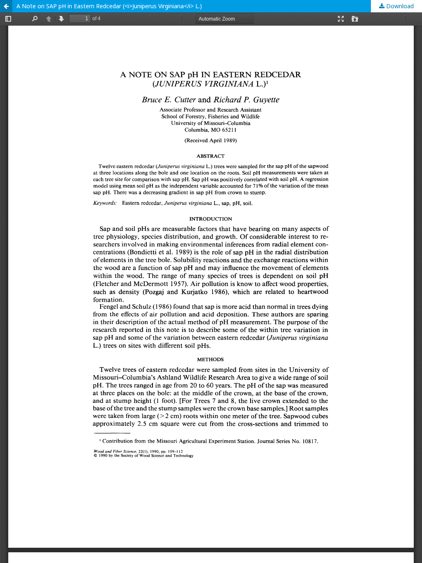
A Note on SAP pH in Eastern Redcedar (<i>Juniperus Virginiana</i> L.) (109, 6)
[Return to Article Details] (6, 6)
